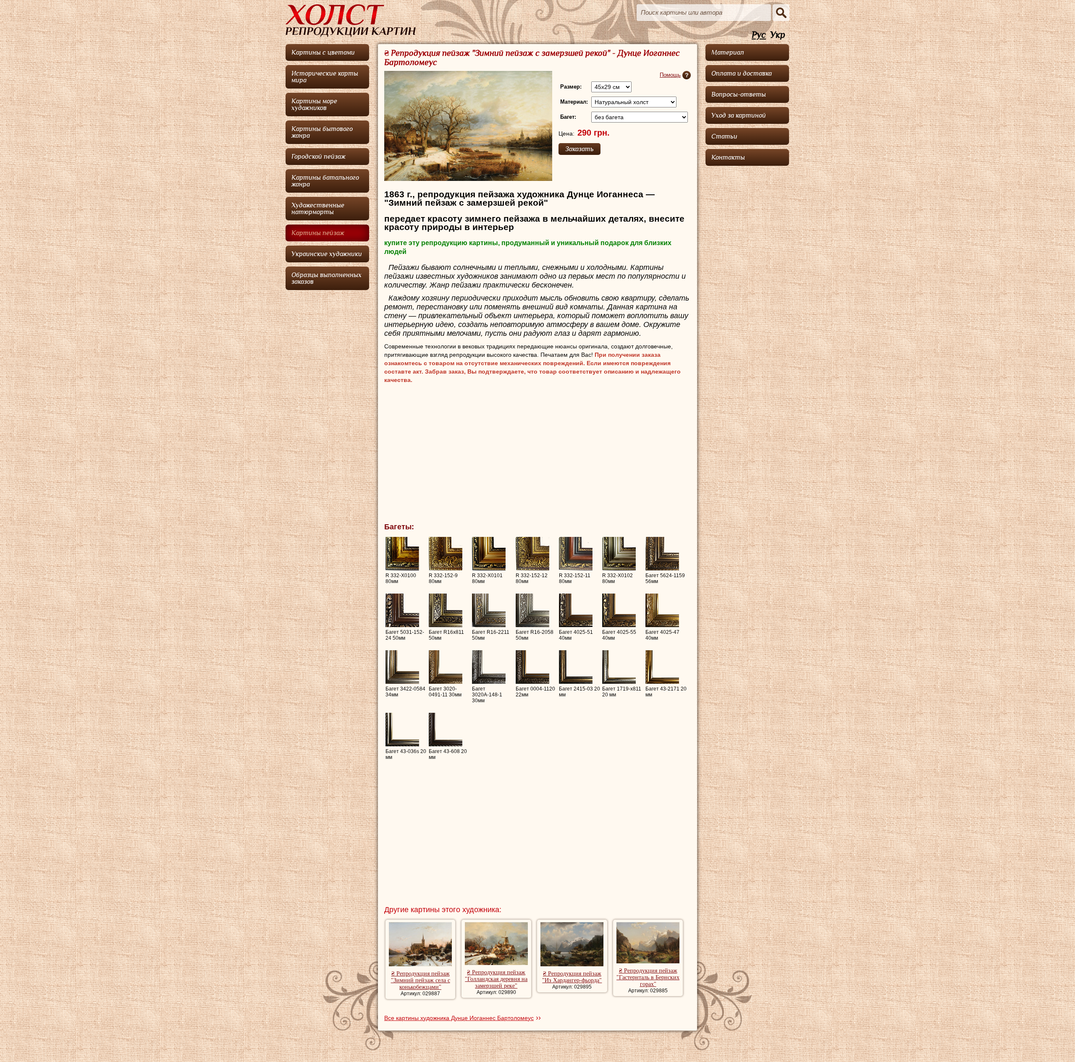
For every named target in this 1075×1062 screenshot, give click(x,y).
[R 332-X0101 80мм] (489, 553)
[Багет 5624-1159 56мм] (662, 553)
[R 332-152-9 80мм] (445, 553)
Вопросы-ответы (738, 94)
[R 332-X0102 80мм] (619, 553)
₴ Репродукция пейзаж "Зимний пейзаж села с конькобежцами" (420, 980)
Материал (727, 52)
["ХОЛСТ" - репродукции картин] (351, 20)
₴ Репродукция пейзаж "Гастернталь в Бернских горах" (647, 977)
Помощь (670, 75)
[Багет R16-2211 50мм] (489, 610)
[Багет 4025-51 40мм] (576, 610)
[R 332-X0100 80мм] (402, 553)
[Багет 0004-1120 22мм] (532, 667)
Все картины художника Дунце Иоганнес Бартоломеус (459, 1018)
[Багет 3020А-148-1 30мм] (489, 667)
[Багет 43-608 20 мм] (445, 729)
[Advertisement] (537, 455)
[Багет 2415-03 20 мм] (576, 667)
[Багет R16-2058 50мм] (532, 610)
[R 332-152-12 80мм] (532, 553)
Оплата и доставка (741, 73)
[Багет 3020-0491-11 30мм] (445, 667)
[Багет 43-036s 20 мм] (402, 729)
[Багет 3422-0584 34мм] (402, 667)
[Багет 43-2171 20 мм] (662, 667)
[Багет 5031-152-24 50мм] (402, 610)
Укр (777, 35)
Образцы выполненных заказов (326, 278)
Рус (759, 35)
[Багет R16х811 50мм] (445, 610)
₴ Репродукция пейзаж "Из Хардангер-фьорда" (572, 977)
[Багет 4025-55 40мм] (619, 610)
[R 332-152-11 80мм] (576, 553)
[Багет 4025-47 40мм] (662, 610)
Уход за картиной (738, 115)
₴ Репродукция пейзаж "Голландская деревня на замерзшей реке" (496, 979)
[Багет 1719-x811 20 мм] (619, 667)
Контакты (728, 157)
